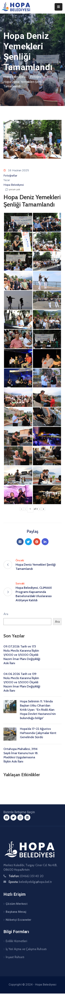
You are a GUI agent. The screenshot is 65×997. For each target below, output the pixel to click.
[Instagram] (20, 817)
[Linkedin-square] (27, 817)
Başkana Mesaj (16, 911)
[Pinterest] (36, 541)
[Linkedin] (45, 541)
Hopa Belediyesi (14, 77)
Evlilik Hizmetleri (16, 941)
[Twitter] (28, 541)
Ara (5, 614)
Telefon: (26, 876)
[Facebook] (20, 541)
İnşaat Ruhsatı (15, 957)
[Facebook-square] (6, 817)
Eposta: (30, 882)
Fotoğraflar (38, 77)
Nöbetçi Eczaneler (18, 919)
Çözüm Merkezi (16, 903)
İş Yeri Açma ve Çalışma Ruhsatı (26, 949)
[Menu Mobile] (58, 7)
